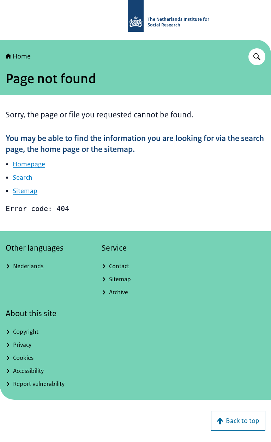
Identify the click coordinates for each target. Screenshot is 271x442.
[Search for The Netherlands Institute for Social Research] (256, 56)
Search (22, 177)
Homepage (29, 164)
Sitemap (25, 191)
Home (22, 56)
